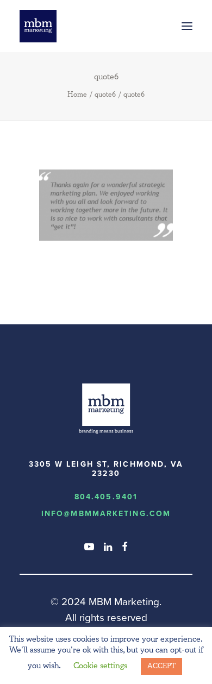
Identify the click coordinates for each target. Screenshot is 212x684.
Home (77, 94)
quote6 (105, 94)
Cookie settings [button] (100, 666)
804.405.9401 (106, 496)
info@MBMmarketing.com (106, 513)
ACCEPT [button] (161, 666)
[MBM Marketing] (38, 26)
